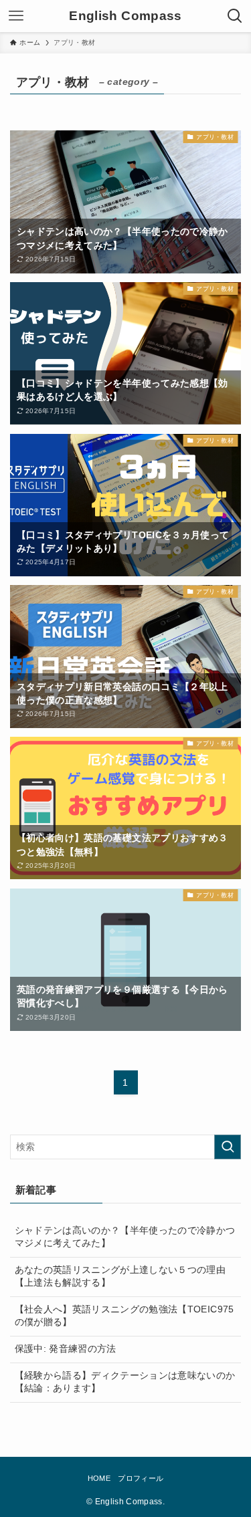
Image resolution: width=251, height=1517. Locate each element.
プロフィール (140, 1478)
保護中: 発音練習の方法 (65, 1349)
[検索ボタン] (235, 16)
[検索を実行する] (227, 1147)
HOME (99, 1478)
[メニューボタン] (16, 16)
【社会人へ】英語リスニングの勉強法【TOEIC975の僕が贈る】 (124, 1315)
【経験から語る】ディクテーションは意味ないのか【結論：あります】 (125, 1382)
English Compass (125, 16)
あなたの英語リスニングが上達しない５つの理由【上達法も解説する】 (120, 1276)
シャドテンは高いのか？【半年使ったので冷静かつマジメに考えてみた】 (125, 1237)
